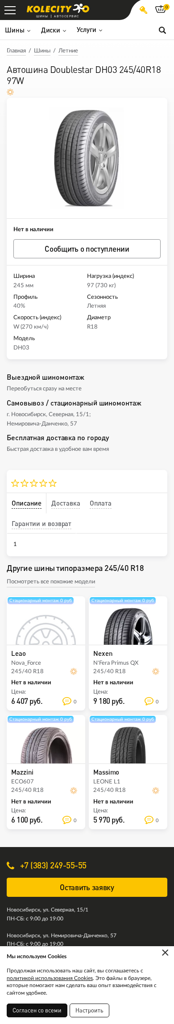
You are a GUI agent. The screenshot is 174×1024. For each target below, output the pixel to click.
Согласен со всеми (37, 1010)
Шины (42, 51)
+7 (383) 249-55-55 (52, 865)
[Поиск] (162, 30)
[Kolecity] (58, 8)
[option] (87, 158)
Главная (16, 51)
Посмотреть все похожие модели (51, 582)
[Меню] (10, 10)
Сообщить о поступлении (87, 248)
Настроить (89, 1010)
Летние (68, 51)
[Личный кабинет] (143, 10)
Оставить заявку (87, 887)
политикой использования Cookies (50, 978)
